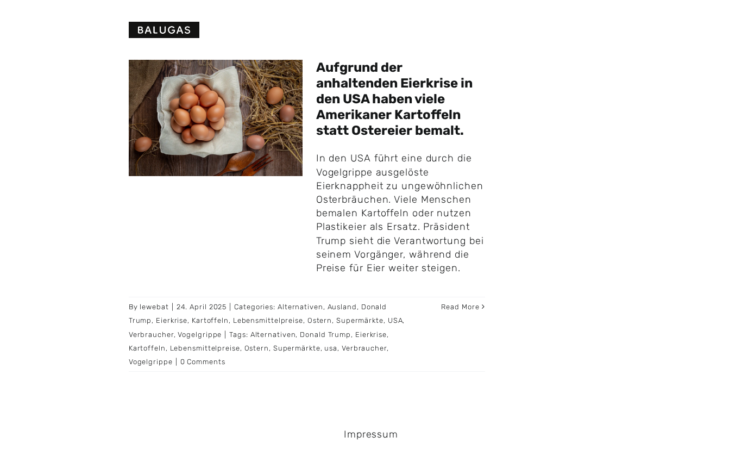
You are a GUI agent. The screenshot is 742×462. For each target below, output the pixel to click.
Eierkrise (171, 320)
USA (395, 320)
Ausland (342, 307)
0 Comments (202, 362)
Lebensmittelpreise (268, 320)
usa (330, 348)
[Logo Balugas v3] (164, 27)
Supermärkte (359, 320)
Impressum (371, 434)
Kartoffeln (210, 320)
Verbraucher (151, 334)
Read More (460, 307)
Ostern (319, 320)
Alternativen (300, 307)
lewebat (154, 307)
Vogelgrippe (200, 334)
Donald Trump (325, 334)
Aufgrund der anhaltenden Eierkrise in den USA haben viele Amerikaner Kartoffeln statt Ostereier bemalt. (394, 99)
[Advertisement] (628, 136)
